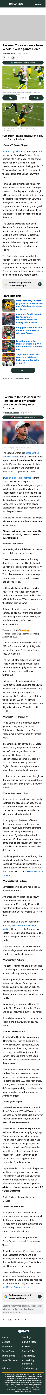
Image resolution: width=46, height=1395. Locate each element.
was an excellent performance (19, 477)
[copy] (17, 58)
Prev (10, 97)
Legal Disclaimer (10, 1360)
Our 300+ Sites (29, 1342)
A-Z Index (6, 1368)
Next (36, 97)
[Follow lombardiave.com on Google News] (40, 284)
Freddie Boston (12, 413)
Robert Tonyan (9, 151)
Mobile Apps (8, 1346)
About (5, 1337)
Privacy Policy (28, 1351)
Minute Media (14, 1375)
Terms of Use (8, 1355)
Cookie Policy (28, 1355)
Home (4, 379)
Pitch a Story (8, 1351)
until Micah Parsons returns (15, 1287)
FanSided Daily (29, 1346)
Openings (26, 1337)
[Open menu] (3, 3)
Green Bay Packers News (19, 379)
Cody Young (10, 53)
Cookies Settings (30, 1368)
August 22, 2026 (9, 636)
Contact (6, 1342)
